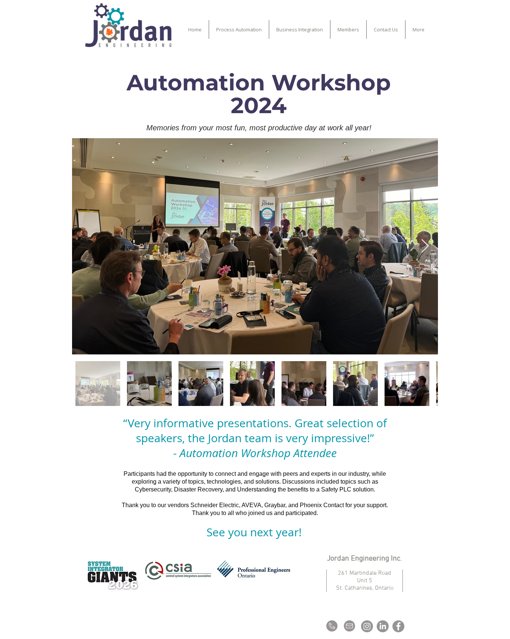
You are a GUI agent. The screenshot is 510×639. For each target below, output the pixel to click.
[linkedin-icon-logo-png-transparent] (383, 626)
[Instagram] (367, 626)
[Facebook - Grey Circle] (398, 626)
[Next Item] (425, 246)
